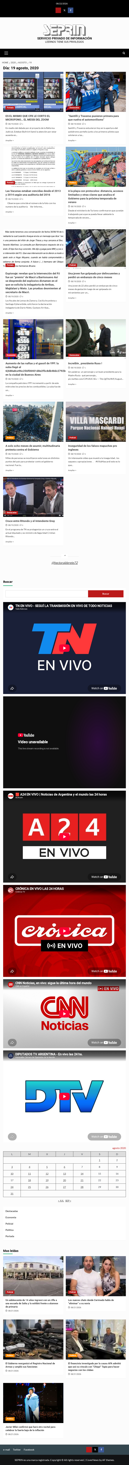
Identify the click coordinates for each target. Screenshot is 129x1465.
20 (64, 1180)
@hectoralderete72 (64, 563)
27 (64, 1186)
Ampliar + (10, 140)
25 (29, 1186)
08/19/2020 (13, 124)
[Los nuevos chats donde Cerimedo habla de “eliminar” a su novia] (96, 1276)
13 (64, 1173)
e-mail (6, 1449)
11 (29, 1173)
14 (82, 1173)
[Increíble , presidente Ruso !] (96, 339)
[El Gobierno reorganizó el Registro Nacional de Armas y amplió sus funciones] (33, 1339)
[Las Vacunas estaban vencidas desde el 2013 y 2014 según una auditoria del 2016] (33, 167)
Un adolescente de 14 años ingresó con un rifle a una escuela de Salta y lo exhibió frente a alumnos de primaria (32, 1303)
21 (82, 1180)
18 (29, 1180)
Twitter (17, 1449)
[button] (6, 53)
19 (47, 1180)
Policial (73, 265)
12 (47, 1173)
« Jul (61, 1200)
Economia (11, 355)
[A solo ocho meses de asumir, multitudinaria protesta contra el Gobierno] (33, 422)
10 (12, 1173)
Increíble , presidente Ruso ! (85, 363)
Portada (10, 108)
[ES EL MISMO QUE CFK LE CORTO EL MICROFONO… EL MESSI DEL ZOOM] (33, 92)
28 (82, 1186)
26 (47, 1186)
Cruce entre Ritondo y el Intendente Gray (30, 521)
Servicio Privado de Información (64, 38)
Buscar (8, 582)
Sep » (68, 1200)
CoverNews (92, 1459)
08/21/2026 (13, 1311)
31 (12, 1193)
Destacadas (74, 108)
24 (12, 1186)
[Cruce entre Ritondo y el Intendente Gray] (33, 497)
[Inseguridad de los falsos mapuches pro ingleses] (96, 422)
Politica (73, 183)
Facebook (29, 1449)
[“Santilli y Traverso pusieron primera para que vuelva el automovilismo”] (96, 92)
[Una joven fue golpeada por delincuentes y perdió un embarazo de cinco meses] (96, 249)
